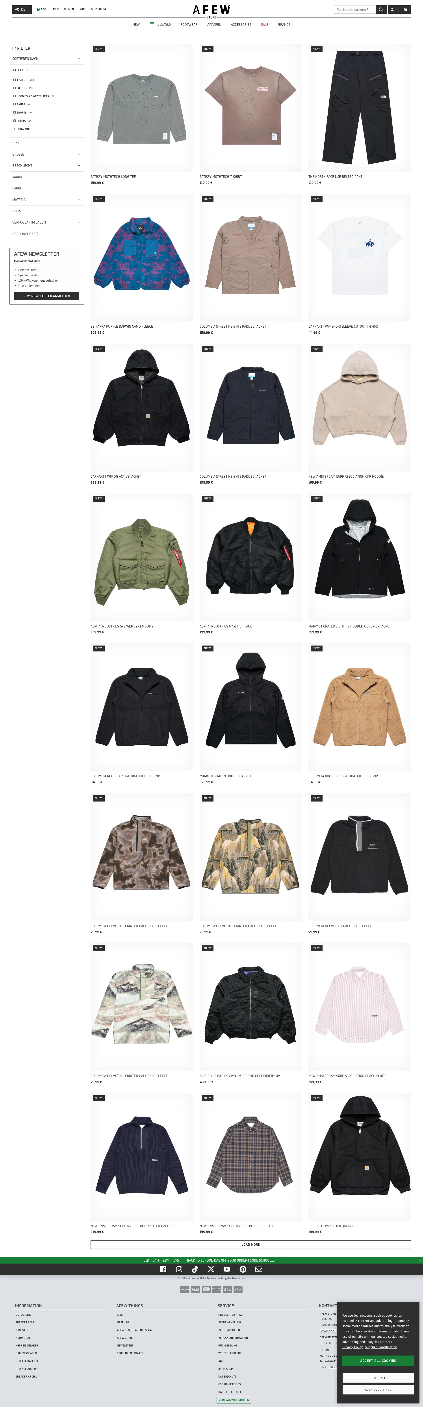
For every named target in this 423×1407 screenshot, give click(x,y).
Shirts (24, 121)
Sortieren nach (25, 59)
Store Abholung (229, 1322)
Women (69, 9)
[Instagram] (179, 1269)
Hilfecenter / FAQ (230, 1314)
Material (19, 200)
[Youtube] (227, 1269)
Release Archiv (26, 1368)
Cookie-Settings (229, 1384)
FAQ (43, 9)
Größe (18, 154)
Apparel (214, 24)
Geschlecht (22, 165)
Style (17, 143)
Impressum (225, 1368)
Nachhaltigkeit (25, 234)
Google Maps (327, 1330)
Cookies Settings (378, 1389)
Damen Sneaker (26, 1353)
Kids (82, 9)
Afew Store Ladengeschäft (136, 1330)
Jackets (25, 88)
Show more (24, 129)
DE (23, 9)
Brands (284, 24)
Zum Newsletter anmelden (47, 296)
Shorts (24, 112)
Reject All (378, 1377)
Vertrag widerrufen (234, 1400)
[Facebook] (164, 1269)
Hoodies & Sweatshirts (35, 96)
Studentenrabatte (130, 1353)
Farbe (17, 188)
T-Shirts (25, 80)
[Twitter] (211, 1269)
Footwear (189, 24)
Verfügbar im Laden (29, 222)
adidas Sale (24, 1337)
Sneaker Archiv (26, 1376)
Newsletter (125, 1345)
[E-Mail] (259, 1269)
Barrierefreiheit (230, 1392)
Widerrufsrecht (229, 1353)
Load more (251, 1244)
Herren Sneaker (27, 1345)
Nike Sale (22, 1330)
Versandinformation (233, 1337)
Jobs (120, 1314)
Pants (23, 104)
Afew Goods (125, 1337)
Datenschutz (227, 1376)
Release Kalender (28, 1361)
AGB (221, 1361)
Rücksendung (227, 1345)
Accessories (241, 24)
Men (56, 9)
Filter (23, 48)
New (136, 24)
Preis (16, 211)
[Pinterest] (243, 1269)
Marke (17, 177)
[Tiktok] (195, 1269)
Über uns (123, 1322)
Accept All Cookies (378, 1361)
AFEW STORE (211, 9)
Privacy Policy (352, 1347)
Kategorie (20, 70)
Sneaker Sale (25, 1322)
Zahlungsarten (229, 1330)
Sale (265, 24)
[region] (378, 1352)
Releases (163, 24)
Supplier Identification (381, 1347)
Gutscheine (99, 9)
